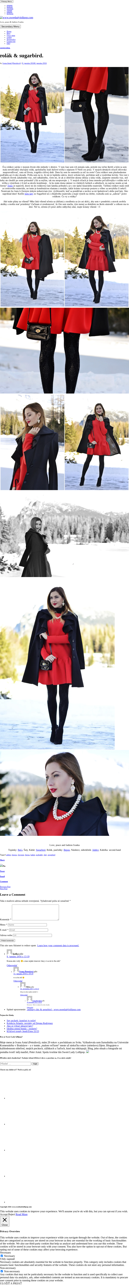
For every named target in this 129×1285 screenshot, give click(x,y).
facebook (10, 7)
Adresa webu (6, 935)
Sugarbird (40, 850)
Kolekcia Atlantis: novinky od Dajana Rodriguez (30, 1023)
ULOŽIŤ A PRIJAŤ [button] (11, 1283)
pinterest (9, 5)
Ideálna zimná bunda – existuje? (22, 1028)
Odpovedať (12, 965)
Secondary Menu (10, 26)
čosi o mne (11, 35)
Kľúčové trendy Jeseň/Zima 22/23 (23, 1031)
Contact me (11, 41)
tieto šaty (29, 194)
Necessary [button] (5, 1252)
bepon (14, 855)
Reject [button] (11, 1214)
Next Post (3, 889)
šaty (45, 855)
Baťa (20, 850)
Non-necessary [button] (8, 1268)
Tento (10, 186)
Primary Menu (6, 1)
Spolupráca (11, 39)
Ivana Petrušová (26, 972)
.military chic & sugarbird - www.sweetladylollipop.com (54, 1009)
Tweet (2, 871)
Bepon (67, 850)
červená (21, 855)
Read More (22, 1214)
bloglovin (10, 14)
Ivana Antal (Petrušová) (12, 63)
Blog (8, 33)
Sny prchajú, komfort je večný (21, 1020)
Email (2, 876)
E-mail (4, 930)
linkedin (9, 12)
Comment (4, 881)
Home (9, 31)
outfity (9, 37)
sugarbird (51, 855)
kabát (33, 855)
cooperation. (5, 48)
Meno (3, 924)
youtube (9, 10)
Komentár (5, 919)
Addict (95, 850)
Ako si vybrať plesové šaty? (20, 1026)
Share (2, 860)
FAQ (8, 43)
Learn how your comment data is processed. (58, 945)
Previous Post (5, 887)
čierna (27, 855)
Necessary (9, 1255)
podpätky (39, 855)
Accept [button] (4, 1214)
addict (8, 855)
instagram (10, 9)
